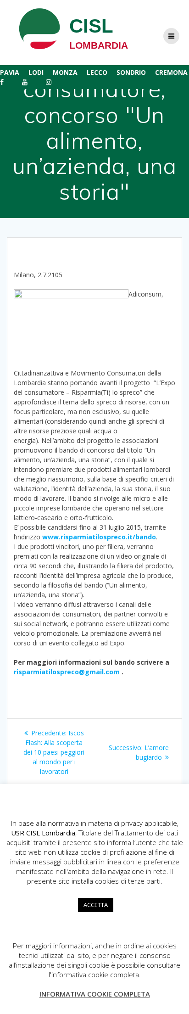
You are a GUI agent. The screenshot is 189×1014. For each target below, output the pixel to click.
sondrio (131, 72)
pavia (9, 72)
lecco (97, 72)
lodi (36, 72)
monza (65, 72)
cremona (171, 72)
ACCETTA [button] (95, 905)
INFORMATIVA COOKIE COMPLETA (94, 993)
